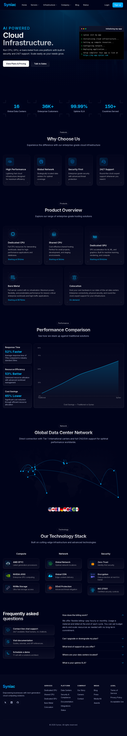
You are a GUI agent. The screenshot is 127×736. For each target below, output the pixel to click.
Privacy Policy (116, 697)
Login (107, 5)
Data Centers (66, 690)
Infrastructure (49, 5)
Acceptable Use (117, 702)
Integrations (65, 706)
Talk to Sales (40, 63)
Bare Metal (48, 703)
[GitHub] (17, 702)
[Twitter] (5, 702)
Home (24, 5)
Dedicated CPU (50, 690)
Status (86, 5)
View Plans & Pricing (16, 63)
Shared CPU (49, 694)
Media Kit (97, 699)
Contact (80, 699)
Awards (97, 703)
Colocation (48, 707)
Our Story (81, 690)
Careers (80, 694)
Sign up (117, 5)
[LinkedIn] (11, 702)
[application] (79, 373)
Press (96, 694)
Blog (77, 5)
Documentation (67, 702)
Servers (34, 5)
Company (65, 5)
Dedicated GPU (50, 699)
